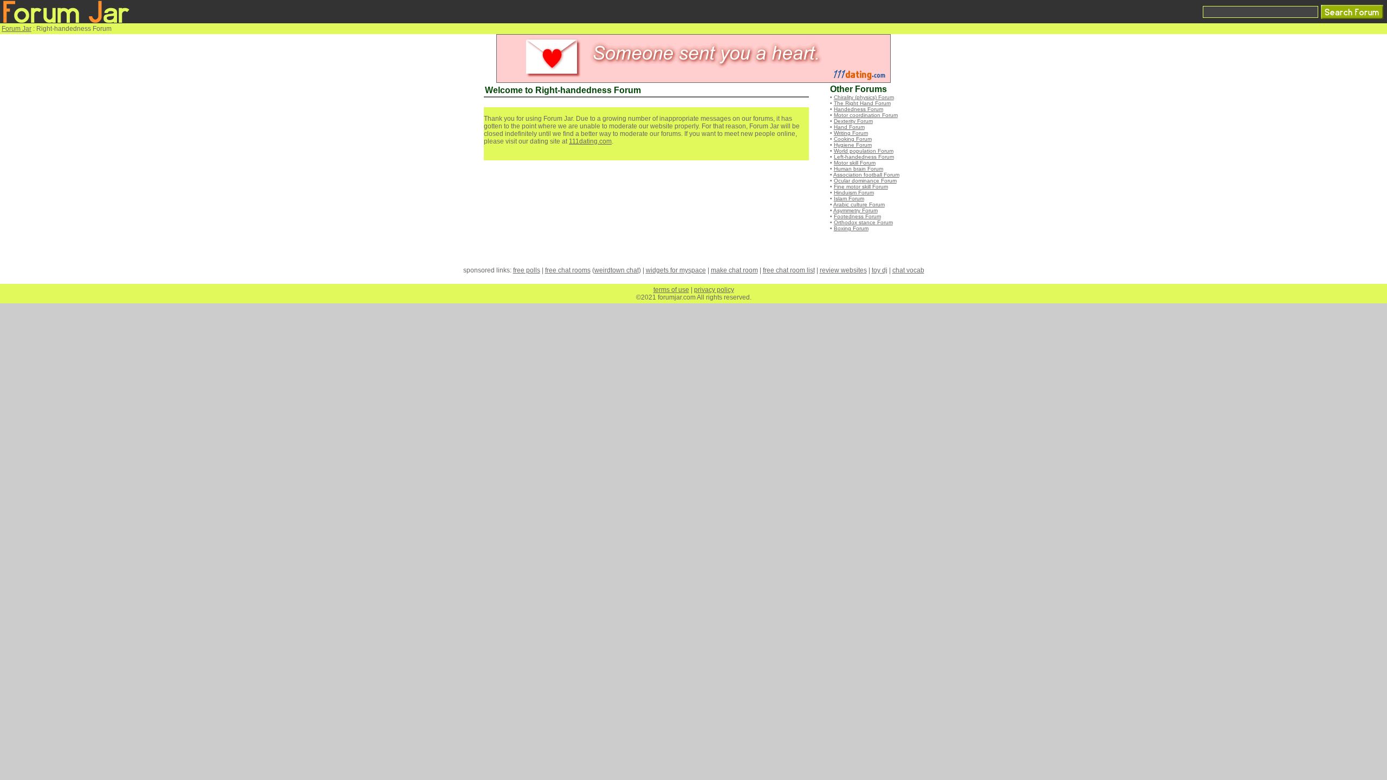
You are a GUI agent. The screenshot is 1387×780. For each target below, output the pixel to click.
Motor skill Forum (855, 163)
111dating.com (590, 141)
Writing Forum (851, 133)
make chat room (734, 270)
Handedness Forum (858, 109)
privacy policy (714, 290)
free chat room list (789, 270)
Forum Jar (16, 28)
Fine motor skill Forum (861, 187)
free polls (526, 270)
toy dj (879, 270)
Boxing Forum (851, 228)
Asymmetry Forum (855, 210)
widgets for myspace (676, 270)
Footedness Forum (857, 216)
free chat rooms (568, 270)
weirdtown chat (616, 270)
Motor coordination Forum (866, 115)
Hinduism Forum (854, 193)
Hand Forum (849, 127)
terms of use (671, 290)
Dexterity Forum (853, 121)
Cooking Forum (853, 139)
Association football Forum (866, 175)
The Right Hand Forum (862, 103)
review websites (843, 270)
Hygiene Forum (853, 145)
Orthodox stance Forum (863, 222)
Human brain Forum (858, 169)
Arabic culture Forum (859, 204)
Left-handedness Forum (864, 157)
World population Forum (863, 151)
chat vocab (908, 270)
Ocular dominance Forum (865, 181)
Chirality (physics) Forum (864, 97)
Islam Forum (849, 199)
